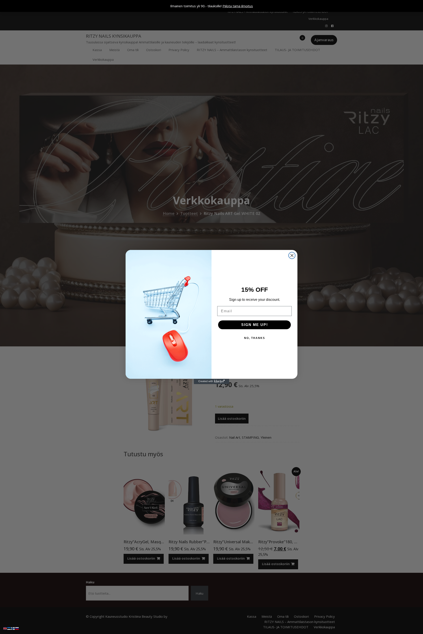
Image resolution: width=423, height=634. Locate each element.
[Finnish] (13, 628)
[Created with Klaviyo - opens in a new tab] (211, 381)
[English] (5, 628)
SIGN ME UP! (254, 325)
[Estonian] (9, 628)
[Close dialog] (292, 255)
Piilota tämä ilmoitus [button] (238, 6)
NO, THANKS (254, 338)
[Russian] (17, 628)
